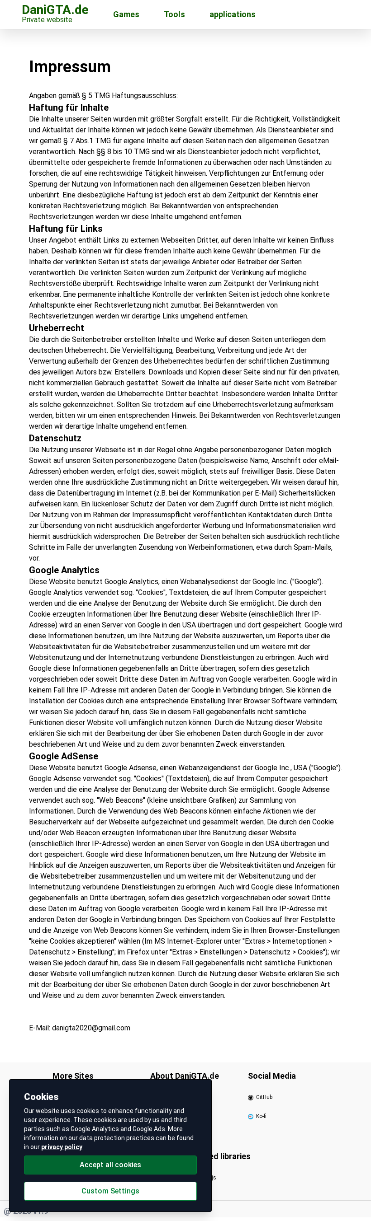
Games (126, 14)
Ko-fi (261, 1116)
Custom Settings (110, 1191)
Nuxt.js (207, 1177)
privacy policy (61, 1147)
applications (232, 14)
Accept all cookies (110, 1164)
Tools (174, 14)
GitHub (264, 1097)
